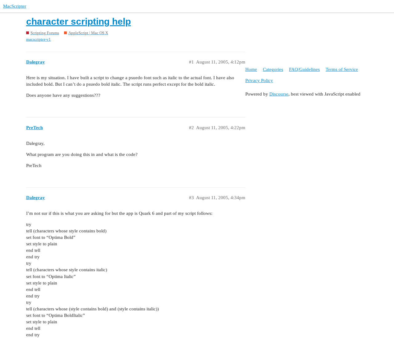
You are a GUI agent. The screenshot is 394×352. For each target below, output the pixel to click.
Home (251, 69)
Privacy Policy (259, 80)
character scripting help (78, 21)
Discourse (278, 94)
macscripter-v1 (38, 39)
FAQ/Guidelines (304, 69)
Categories (273, 69)
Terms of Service (342, 69)
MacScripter (14, 6)
